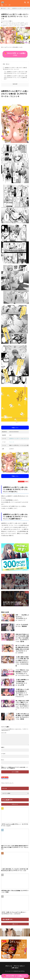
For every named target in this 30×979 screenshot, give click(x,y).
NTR (6, 4)
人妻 (9, 4)
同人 (2, 4)
